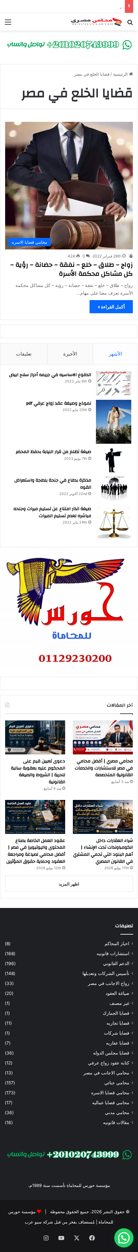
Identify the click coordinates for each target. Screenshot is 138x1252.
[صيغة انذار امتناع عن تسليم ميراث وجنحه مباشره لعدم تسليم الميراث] (113, 523)
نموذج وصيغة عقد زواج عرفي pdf (58, 403)
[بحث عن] (130, 24)
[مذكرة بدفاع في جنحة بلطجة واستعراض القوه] (113, 489)
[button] (124, 1238)
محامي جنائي (116, 1082)
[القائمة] (8, 24)
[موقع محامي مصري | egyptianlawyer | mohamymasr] (96, 22)
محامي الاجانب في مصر (106, 1072)
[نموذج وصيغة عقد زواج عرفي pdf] (113, 422)
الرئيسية (121, 74)
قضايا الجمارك (116, 1013)
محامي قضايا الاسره (110, 1092)
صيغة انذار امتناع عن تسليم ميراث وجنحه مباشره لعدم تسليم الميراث (52, 512)
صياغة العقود (117, 993)
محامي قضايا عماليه (110, 1102)
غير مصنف (119, 1003)
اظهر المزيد (69, 883)
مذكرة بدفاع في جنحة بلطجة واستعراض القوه (52, 484)
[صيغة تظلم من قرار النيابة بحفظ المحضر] (113, 460)
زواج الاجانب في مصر (108, 983)
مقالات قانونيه (116, 1122)
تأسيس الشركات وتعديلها (105, 973)
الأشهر (115, 354)
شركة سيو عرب (39, 1221)
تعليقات (23, 354)
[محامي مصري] (69, 44)
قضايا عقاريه (117, 1043)
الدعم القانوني (116, 963)
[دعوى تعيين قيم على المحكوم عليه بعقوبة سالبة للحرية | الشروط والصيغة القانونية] (35, 737)
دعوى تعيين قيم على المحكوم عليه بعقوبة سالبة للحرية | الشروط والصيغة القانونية (38, 771)
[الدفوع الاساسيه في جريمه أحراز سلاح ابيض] (113, 383)
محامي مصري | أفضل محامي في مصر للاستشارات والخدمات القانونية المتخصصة (104, 768)
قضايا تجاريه (118, 1023)
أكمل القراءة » (111, 306)
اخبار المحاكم (117, 943)
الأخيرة (70, 354)
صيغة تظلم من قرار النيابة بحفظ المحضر (53, 452)
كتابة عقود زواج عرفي (108, 1062)
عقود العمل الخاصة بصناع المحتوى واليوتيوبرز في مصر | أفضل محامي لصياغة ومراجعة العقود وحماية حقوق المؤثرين (35, 851)
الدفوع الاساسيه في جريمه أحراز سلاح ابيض (50, 375)
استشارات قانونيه (113, 953)
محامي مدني (117, 1112)
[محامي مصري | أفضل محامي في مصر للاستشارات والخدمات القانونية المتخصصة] (103, 737)
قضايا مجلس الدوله (111, 1052)
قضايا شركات (116, 1033)
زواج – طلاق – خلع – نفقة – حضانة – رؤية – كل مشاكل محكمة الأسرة (71, 269)
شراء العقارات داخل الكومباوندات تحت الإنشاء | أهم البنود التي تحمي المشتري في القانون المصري (103, 851)
